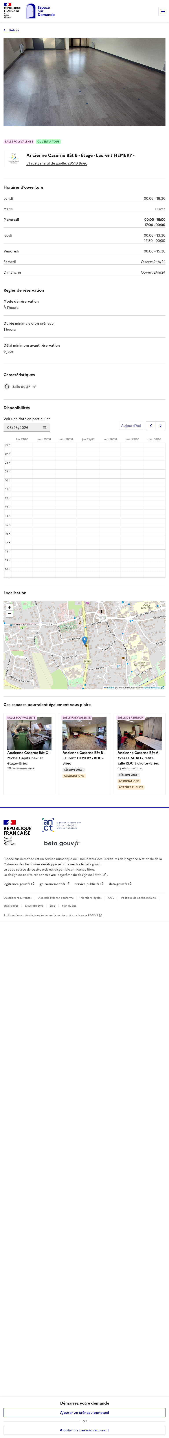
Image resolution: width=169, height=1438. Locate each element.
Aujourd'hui (131, 425)
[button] (84, 640)
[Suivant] (160, 425)
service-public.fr (87, 884)
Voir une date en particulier (27, 418)
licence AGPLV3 (88, 915)
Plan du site (68, 906)
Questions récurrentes (18, 898)
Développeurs (34, 906)
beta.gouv (92, 864)
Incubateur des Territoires (99, 859)
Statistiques (11, 906)
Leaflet (110, 687)
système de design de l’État (81, 875)
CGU (111, 898)
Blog (52, 906)
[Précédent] (151, 425)
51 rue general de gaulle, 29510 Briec (56, 163)
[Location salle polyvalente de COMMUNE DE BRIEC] (13, 159)
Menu (162, 11)
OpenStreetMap (151, 687)
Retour (11, 30)
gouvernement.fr (52, 884)
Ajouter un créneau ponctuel (84, 1412)
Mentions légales (91, 898)
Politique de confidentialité (138, 898)
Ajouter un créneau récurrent (84, 1430)
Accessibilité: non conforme (56, 898)
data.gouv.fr (118, 884)
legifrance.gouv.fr (17, 884)
